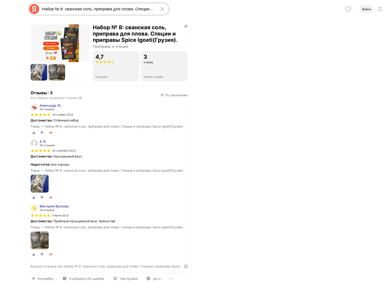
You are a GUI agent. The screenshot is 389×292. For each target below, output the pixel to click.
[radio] (34, 132)
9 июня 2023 (60, 215)
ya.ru (157, 278)
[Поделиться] (186, 26)
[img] (40, 115)
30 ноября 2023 (62, 114)
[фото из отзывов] (40, 184)
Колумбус (46, 278)
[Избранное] (348, 9)
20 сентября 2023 (64, 150)
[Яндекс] (34, 9)
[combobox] (97, 9)
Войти (366, 9)
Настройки (129, 278)
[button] (39, 72)
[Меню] (379, 8)
